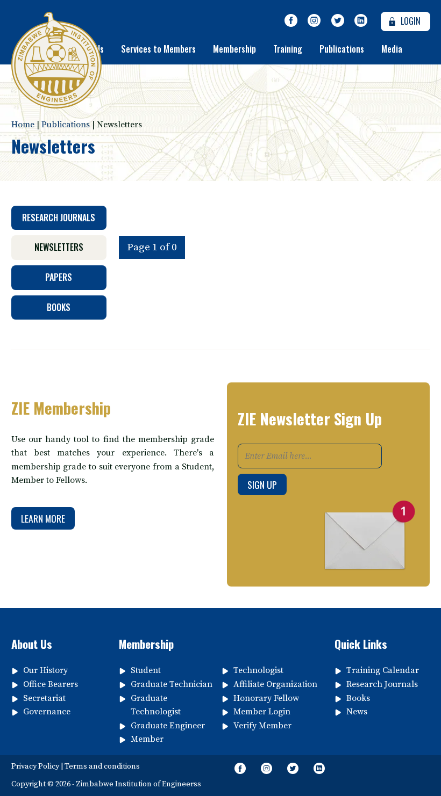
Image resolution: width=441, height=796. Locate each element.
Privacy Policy (35, 766)
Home (22, 124)
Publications (341, 48)
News (356, 711)
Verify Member (262, 725)
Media (391, 48)
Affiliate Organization (275, 684)
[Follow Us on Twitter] (338, 21)
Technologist (258, 670)
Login (410, 21)
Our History (45, 670)
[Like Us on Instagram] (314, 21)
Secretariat (44, 698)
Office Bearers (50, 684)
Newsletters (58, 247)
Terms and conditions (102, 766)
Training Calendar (382, 670)
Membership (234, 48)
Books (58, 307)
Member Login (261, 711)
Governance (46, 711)
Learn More (43, 518)
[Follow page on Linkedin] (361, 21)
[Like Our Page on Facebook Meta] (291, 21)
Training (287, 48)
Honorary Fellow (266, 698)
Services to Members (158, 48)
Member (147, 739)
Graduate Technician (171, 684)
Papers (58, 277)
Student (146, 670)
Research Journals (58, 217)
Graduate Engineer (168, 725)
